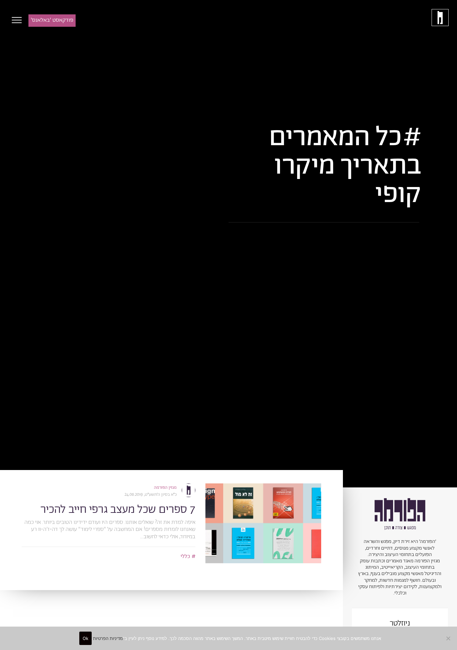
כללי (185, 556)
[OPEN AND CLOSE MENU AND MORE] (15, 20)
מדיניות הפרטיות (108, 638)
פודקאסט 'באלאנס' (52, 20)
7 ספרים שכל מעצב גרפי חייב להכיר (117, 510)
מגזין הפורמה (165, 487)
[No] (448, 638)
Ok (86, 638)
